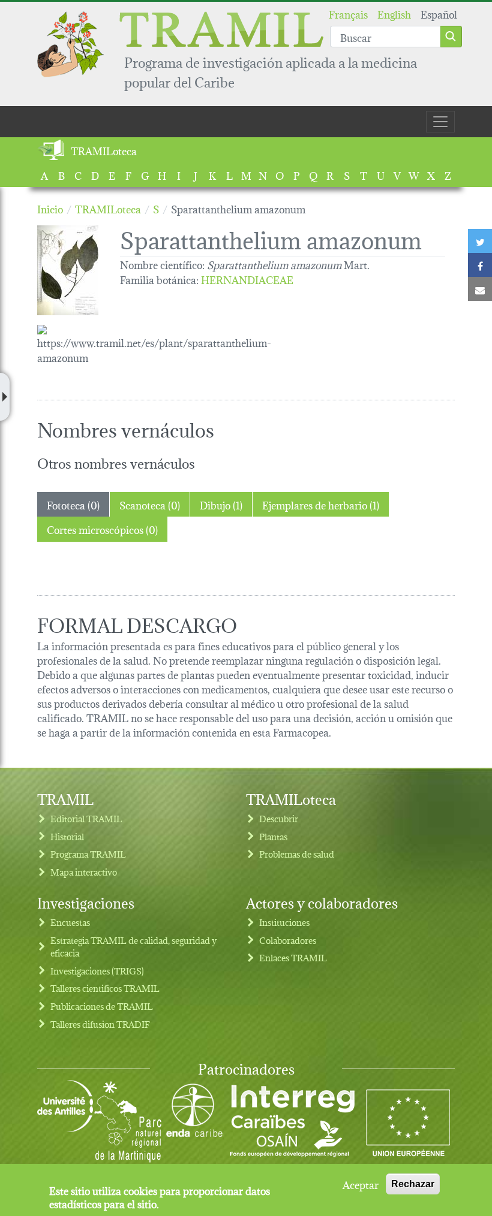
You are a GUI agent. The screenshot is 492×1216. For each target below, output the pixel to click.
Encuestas (70, 922)
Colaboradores (287, 940)
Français (348, 13)
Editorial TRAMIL (86, 818)
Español (439, 13)
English (394, 13)
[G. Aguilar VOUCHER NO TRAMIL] (73, 270)
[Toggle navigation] (440, 121)
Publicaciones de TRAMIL (101, 1006)
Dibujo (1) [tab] (221, 504)
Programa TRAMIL (88, 854)
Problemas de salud (296, 854)
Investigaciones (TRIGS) (97, 970)
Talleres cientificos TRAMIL (105, 988)
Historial (67, 836)
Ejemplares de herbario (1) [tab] (320, 504)
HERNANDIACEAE (247, 279)
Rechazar (412, 1184)
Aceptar (361, 1184)
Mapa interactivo (83, 872)
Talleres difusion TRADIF (100, 1024)
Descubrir (278, 818)
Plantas (273, 836)
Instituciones (284, 922)
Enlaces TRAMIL (293, 957)
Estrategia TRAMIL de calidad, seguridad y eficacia (133, 946)
